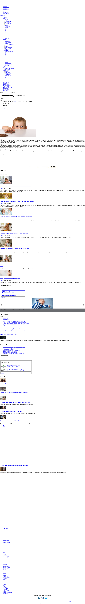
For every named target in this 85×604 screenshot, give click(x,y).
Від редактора (8, 77)
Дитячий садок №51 (11, 366)
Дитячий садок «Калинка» (12, 365)
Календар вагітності (9, 33)
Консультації (7, 72)
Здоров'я (6, 29)
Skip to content (10, 0)
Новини (6, 71)
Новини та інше (6, 70)
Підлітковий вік (8, 42)
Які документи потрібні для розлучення (10, 352)
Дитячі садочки (6, 82)
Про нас (4, 3)
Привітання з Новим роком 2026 (8, 334)
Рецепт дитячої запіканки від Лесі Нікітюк (11, 420)
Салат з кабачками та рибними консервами (11, 331)
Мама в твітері (5, 9)
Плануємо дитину (8, 21)
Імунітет (6, 62)
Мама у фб (5, 8)
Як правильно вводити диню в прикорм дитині (12, 263)
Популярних (5, 318)
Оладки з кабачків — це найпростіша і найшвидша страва (14, 322)
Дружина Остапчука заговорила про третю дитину (13, 383)
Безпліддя (7, 38)
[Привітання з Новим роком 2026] (3, 338)
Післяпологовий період (9, 37)
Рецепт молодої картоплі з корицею (10, 329)
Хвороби (4, 55)
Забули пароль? (6, 13)
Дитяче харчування (9, 51)
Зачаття (6, 31)
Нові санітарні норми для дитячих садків (11, 348)
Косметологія (7, 22)
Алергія (6, 57)
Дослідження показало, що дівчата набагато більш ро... (14, 465)
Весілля (6, 27)
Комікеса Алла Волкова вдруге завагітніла (11, 411)
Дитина (4, 39)
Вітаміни (7, 59)
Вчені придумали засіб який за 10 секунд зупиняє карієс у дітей (16, 216)
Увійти (4, 11)
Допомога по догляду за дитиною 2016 (10, 351)
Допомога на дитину (7, 84)
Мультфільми (7, 69)
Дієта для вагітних (8, 52)
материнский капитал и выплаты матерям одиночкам (13, 290)
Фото (4, 66)
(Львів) (19, 365)
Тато (6, 20)
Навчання (7, 49)
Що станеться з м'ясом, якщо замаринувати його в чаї (13, 324)
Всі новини (5, 2)
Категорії (3, 297)
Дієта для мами (8, 53)
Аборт (6, 25)
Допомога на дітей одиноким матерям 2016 (11, 350)
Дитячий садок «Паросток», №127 (13, 369)
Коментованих (6, 319)
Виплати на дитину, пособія (7, 293)
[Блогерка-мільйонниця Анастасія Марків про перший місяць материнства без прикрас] (3, 399)
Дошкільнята (7, 41)
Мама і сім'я (5, 18)
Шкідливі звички (8, 64)
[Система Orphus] (42, 167)
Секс (6, 28)
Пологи (6, 35)
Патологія (7, 65)
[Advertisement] (9, 446)
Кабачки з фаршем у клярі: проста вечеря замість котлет (14, 321)
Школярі (6, 43)
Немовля (7, 40)
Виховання (7, 46)
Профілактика (8, 63)
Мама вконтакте (6, 7)
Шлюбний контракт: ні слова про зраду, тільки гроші (13, 353)
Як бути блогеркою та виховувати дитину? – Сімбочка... (14, 392)
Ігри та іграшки (8, 48)
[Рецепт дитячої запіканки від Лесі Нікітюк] (3, 418)
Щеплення (7, 56)
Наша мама (2, 15)
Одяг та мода (7, 74)
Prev (3, 425)
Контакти (5, 6)
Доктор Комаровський (9, 68)
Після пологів (46, 601)
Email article (5, 108)
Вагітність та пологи (7, 30)
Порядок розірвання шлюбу (8, 349)
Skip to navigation (3, 0)
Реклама (4, 5)
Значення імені (8, 75)
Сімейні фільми (8, 23)
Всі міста (2, 373)
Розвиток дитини (8, 47)
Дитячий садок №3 (10, 367)
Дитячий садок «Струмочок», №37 (14, 370)
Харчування (5, 50)
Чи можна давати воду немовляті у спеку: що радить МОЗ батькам (17, 201)
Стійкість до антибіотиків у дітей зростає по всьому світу (14, 248)
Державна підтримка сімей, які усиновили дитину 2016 (14, 347)
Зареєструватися (6, 12)
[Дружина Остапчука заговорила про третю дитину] (3, 381)
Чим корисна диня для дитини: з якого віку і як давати (14, 233)
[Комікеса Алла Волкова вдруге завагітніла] (3, 409)
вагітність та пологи (10, 601)
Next (4, 426)
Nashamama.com (20, 602)
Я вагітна (7, 32)
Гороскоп (7, 76)
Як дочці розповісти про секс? (8, 292)
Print (4, 109)
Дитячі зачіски (5, 90)
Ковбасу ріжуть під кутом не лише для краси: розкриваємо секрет (16, 325)
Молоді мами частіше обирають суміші (10, 278)
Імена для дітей (6, 83)
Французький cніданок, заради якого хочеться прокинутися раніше (16, 323)
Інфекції (6, 58)
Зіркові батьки (8, 73)
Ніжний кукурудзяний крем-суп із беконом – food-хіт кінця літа (15, 330)
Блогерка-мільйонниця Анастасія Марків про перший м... (15, 402)
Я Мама (6, 19)
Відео (4, 67)
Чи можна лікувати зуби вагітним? (9, 295)
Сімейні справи (5, 528)
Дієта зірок (7, 54)
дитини (20, 601)
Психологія (7, 26)
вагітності (30, 601)
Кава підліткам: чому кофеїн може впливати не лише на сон (15, 186)
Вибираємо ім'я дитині (9, 44)
